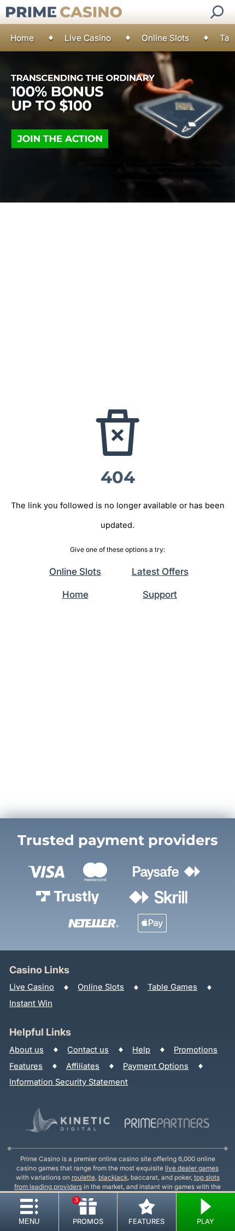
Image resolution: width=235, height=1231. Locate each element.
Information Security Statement (68, 1082)
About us (26, 1050)
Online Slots (165, 38)
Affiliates (82, 1066)
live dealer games (192, 1168)
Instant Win (30, 1003)
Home (22, 38)
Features (26, 1066)
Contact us (88, 1050)
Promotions (196, 1050)
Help (141, 1050)
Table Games (172, 987)
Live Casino (87, 38)
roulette (83, 1177)
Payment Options (156, 1066)
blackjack (112, 1177)
